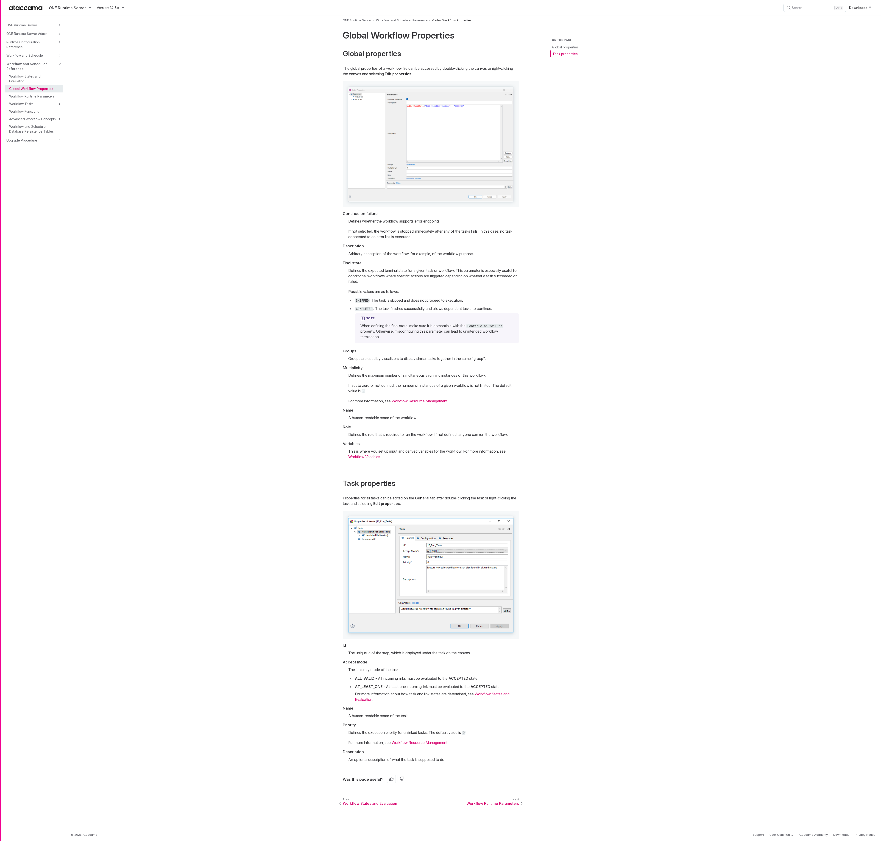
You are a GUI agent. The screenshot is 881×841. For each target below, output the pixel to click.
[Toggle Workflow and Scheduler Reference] (59, 64)
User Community (781, 834)
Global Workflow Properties (31, 89)
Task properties (565, 54)
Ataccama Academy (813, 834)
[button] (430, 144)
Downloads (858, 8)
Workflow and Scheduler (25, 55)
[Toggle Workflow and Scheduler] (59, 55)
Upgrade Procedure (21, 140)
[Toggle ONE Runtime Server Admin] (59, 33)
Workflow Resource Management (419, 401)
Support (758, 834)
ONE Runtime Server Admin (26, 34)
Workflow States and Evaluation (25, 78)
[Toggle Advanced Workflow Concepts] (59, 119)
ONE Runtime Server (21, 25)
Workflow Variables (364, 456)
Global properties (565, 47)
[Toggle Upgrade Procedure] (59, 140)
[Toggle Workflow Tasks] (59, 104)
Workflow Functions (24, 111)
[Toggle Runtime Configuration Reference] (59, 42)
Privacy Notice (865, 834)
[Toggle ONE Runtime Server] (59, 25)
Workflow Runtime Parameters (32, 96)
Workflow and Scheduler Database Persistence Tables (31, 129)
